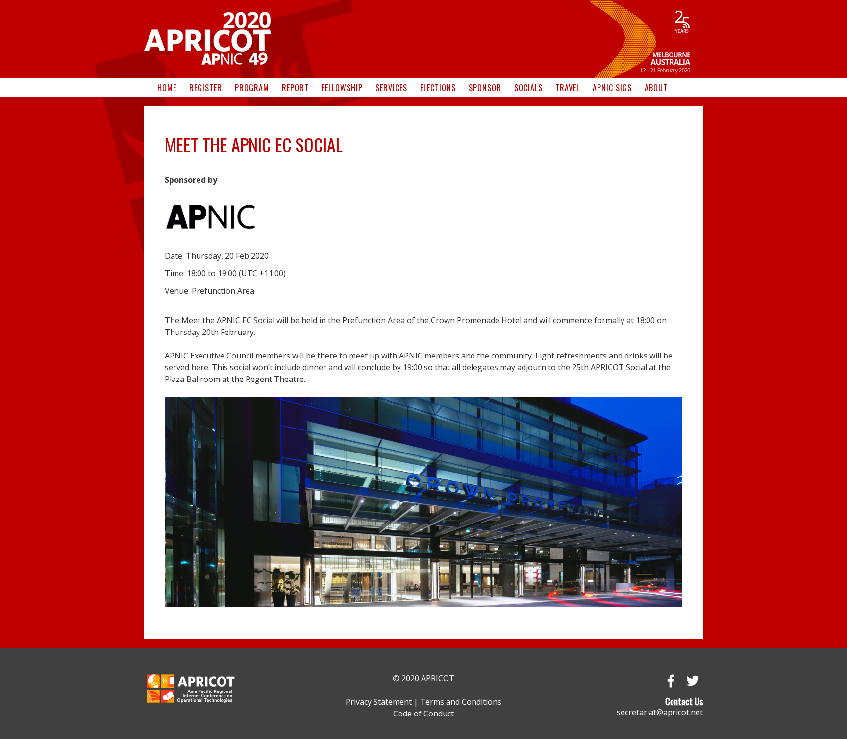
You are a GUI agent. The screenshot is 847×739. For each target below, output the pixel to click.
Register (205, 88)
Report (295, 88)
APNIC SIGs (612, 88)
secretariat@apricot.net (660, 712)
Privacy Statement (379, 701)
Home (166, 88)
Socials (528, 88)
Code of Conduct (423, 713)
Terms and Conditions (460, 701)
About (656, 88)
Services (391, 88)
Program (252, 88)
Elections (438, 88)
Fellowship (342, 88)
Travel (567, 88)
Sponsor (485, 88)
